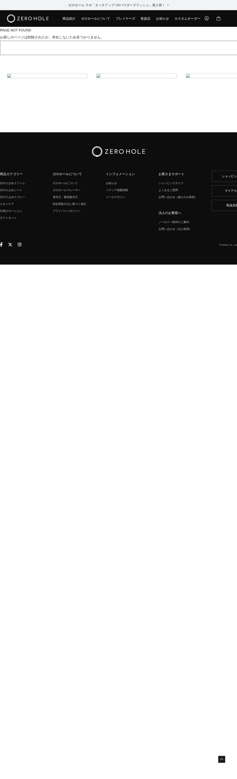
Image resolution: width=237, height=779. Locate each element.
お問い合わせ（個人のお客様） (178, 197)
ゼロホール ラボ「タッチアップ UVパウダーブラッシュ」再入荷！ (117, 5)
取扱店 (145, 18)
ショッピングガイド (171, 183)
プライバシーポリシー (67, 211)
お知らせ (162, 18)
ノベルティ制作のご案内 (174, 222)
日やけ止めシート (11, 190)
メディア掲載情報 (117, 190)
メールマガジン (115, 197)
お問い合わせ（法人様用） (175, 229)
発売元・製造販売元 (65, 197)
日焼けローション (11, 211)
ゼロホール (28, 18)
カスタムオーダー (187, 18)
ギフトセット (8, 217)
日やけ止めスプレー (12, 197)
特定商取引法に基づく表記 (69, 204)
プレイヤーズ (125, 18)
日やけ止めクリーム (12, 183)
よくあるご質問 (168, 190)
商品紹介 (68, 18)
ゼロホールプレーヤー (67, 190)
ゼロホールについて (95, 18)
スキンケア (7, 204)
